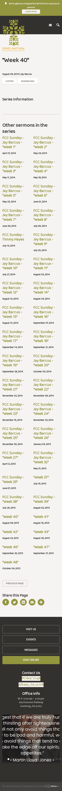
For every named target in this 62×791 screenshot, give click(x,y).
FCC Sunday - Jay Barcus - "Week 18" (44, 336)
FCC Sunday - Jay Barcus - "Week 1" (13, 142)
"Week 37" (41, 477)
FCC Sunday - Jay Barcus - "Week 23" (13, 408)
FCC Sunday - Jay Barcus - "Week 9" (44, 239)
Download (27, 81)
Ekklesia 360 (53, 786)
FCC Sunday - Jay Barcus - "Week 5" (13, 190)
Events (31, 639)
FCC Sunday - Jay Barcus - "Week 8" (44, 215)
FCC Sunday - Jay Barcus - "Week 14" (44, 287)
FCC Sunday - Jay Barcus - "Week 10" (13, 263)
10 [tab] (36, 759)
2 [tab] (11, 759)
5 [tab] (20, 759)
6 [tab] (23, 759)
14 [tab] (48, 759)
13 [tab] (45, 759)
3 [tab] (14, 759)
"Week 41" (41, 516)
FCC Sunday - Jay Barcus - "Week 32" (44, 457)
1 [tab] (8, 759)
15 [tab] (51, 759)
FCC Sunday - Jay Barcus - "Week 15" (13, 312)
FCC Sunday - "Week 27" (13, 455)
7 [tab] (26, 759)
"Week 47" (41, 547)
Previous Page (15, 583)
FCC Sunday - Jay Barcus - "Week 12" (13, 287)
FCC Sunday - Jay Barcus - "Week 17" (13, 336)
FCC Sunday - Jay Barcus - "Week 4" (44, 166)
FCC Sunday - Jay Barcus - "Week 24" (44, 408)
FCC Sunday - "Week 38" (13, 499)
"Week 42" (10, 531)
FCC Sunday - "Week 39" (44, 499)
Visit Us (31, 629)
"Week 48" (10, 562)
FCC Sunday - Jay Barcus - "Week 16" (44, 312)
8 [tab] (29, 759)
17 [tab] (57, 759)
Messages (31, 650)
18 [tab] (60, 759)
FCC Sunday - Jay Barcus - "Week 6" (44, 190)
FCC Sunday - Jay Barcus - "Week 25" (13, 433)
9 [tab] (32, 759)
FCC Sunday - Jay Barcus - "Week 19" (13, 360)
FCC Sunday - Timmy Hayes (13, 237)
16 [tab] (54, 759)
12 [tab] (42, 759)
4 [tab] (17, 759)
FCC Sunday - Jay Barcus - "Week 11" (44, 263)
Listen (9, 81)
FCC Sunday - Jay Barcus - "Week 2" (44, 142)
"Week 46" (10, 547)
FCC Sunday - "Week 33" (13, 479)
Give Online (31, 660)
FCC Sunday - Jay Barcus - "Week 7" (13, 215)
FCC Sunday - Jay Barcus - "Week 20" (44, 360)
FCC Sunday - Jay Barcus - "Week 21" (13, 384)
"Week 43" (41, 531)
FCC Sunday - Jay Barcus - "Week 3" (13, 166)
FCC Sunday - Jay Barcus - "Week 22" (44, 384)
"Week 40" (10, 516)
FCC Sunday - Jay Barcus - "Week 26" (44, 433)
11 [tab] (39, 759)
